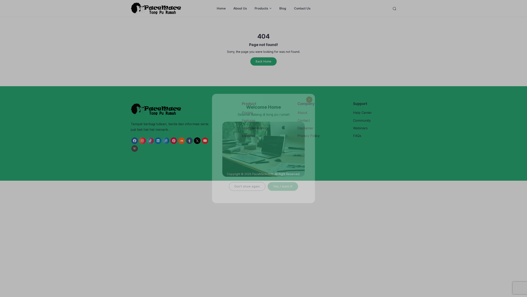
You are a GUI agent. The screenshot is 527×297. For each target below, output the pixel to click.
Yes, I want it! (283, 186)
